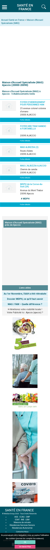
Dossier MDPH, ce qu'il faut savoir (25, 299)
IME (22, 520)
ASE (16, 517)
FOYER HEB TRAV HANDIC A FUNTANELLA (33, 127)
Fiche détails (25, 120)
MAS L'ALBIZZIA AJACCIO (33, 165)
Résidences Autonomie (22, 528)
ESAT (17, 520)
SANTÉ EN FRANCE (19, 510)
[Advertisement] (25, 52)
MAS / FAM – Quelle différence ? (25, 304)
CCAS (22, 517)
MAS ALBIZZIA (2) (29, 147)
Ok (25, 542)
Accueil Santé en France (12, 20)
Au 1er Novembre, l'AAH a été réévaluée (25, 293)
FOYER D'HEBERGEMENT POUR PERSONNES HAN (32, 103)
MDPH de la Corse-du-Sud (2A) (31, 185)
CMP (28, 517)
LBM (27, 520)
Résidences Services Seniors (22, 525)
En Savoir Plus (25, 547)
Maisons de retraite (22, 522)
